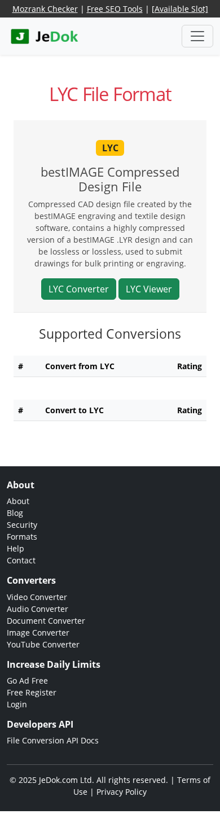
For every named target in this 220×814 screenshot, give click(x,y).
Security (22, 524)
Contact (21, 560)
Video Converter (37, 597)
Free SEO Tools (115, 8)
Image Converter (38, 632)
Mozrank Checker (45, 8)
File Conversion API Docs (53, 740)
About (18, 501)
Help (15, 548)
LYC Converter (79, 289)
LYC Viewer (149, 289)
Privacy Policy (121, 791)
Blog (15, 512)
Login (17, 704)
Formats (22, 536)
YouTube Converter (43, 644)
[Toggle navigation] (197, 36)
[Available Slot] (180, 8)
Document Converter (46, 620)
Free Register (31, 692)
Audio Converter (37, 608)
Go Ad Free (27, 680)
